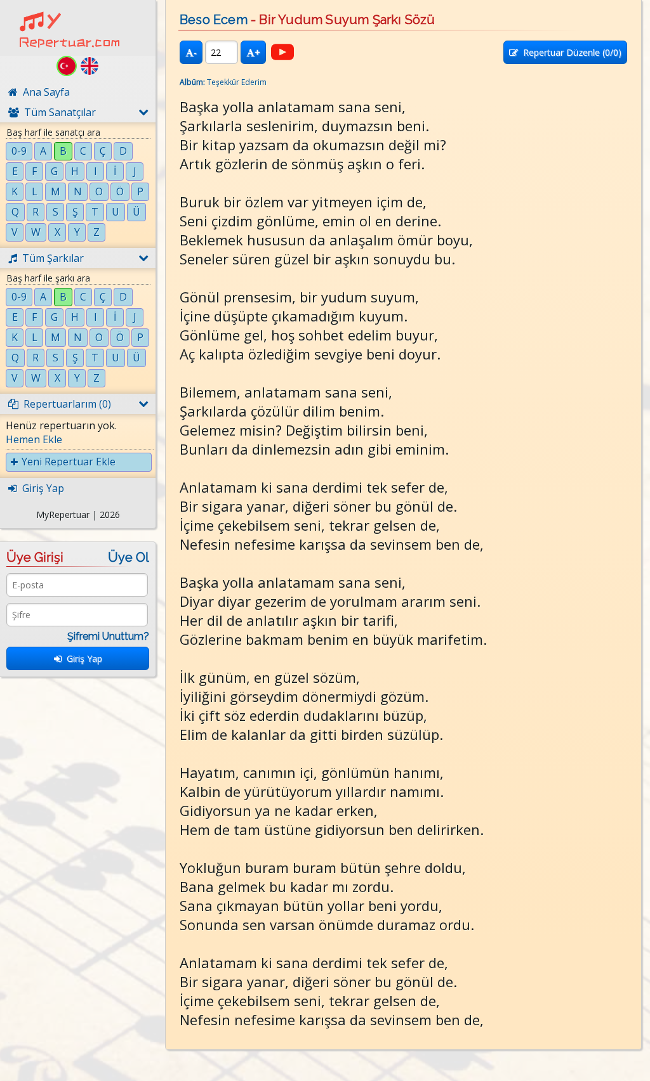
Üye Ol (128, 557)
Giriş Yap (82, 658)
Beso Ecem (214, 19)
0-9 (19, 151)
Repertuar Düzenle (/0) (569, 52)
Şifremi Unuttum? (108, 636)
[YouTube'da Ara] (282, 52)
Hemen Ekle (34, 439)
